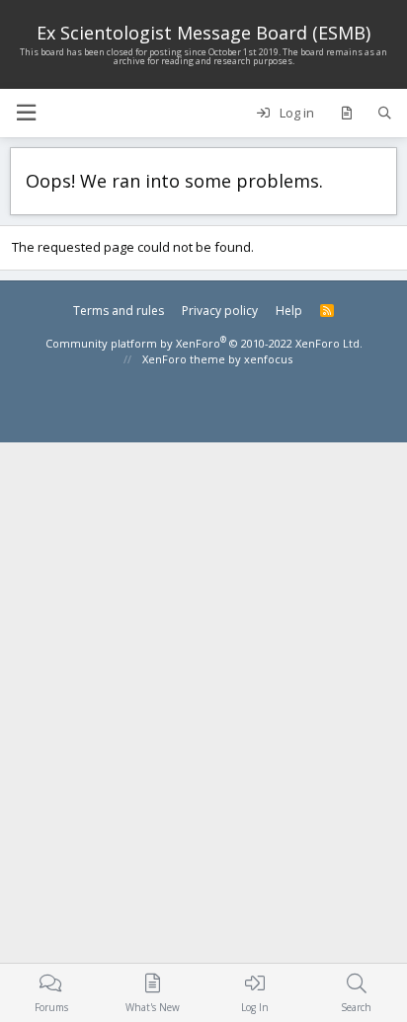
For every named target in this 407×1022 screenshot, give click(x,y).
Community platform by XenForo (204, 343)
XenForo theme (183, 359)
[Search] (384, 113)
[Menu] (25, 113)
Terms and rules (118, 310)
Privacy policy (220, 310)
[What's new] (346, 113)
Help (289, 310)
